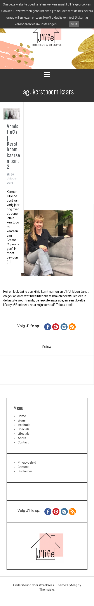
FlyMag (72, 585)
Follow (46, 347)
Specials (23, 429)
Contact (23, 442)
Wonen (22, 420)
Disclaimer (25, 471)
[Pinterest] (55, 326)
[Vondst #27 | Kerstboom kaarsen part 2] (11, 114)
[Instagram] (64, 326)
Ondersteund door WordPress (34, 585)
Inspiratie (24, 425)
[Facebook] (47, 326)
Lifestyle (24, 433)
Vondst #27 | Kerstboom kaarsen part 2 (13, 146)
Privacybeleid (27, 462)
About (22, 438)
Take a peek (64, 305)
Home (22, 416)
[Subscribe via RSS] (72, 326)
